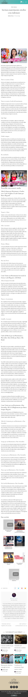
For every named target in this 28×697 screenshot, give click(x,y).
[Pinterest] (22, 588)
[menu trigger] (25, 2)
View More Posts (14, 600)
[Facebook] (15, 588)
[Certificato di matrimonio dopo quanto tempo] (20, 658)
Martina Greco (14, 598)
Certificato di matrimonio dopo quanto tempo (19, 667)
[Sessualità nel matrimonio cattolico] (20, 639)
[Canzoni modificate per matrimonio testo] (7, 639)
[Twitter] (18, 588)
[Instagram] (16, 687)
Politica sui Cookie (17, 693)
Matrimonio (14, 7)
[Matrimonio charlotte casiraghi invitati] (7, 658)
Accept (14, 695)
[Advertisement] (14, 33)
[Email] (25, 588)
